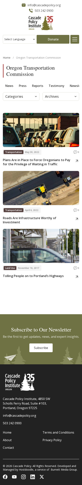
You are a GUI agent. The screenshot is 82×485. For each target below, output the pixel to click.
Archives (52, 96)
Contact (8, 448)
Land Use (10, 268)
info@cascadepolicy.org (19, 415)
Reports (37, 86)
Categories (14, 96)
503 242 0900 (12, 423)
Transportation (13, 152)
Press (23, 86)
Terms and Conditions (58, 432)
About (7, 440)
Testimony (56, 86)
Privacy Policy (52, 440)
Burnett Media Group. (64, 469)
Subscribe (41, 348)
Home (6, 57)
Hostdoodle (26, 469)
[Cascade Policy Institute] (41, 23)
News (9, 86)
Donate (53, 39)
